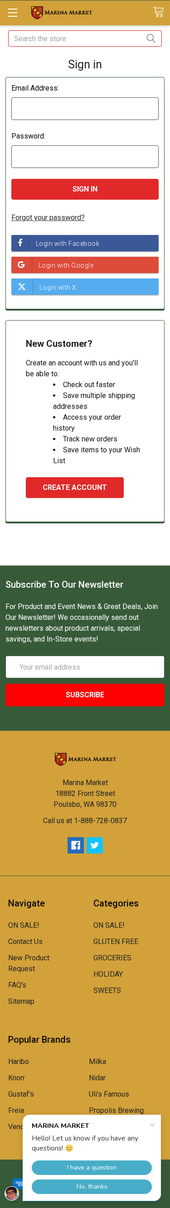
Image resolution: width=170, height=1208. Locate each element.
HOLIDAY (108, 974)
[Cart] (161, 12)
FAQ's (17, 985)
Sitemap (21, 1001)
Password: (28, 136)
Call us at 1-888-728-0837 (85, 820)
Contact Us (25, 941)
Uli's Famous (109, 1094)
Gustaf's (21, 1094)
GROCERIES (112, 958)
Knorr (16, 1078)
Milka (97, 1061)
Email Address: (35, 88)
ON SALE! (23, 925)
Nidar (97, 1078)
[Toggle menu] (12, 12)
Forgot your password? (48, 217)
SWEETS (107, 990)
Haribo (18, 1061)
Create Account (75, 487)
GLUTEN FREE (115, 941)
